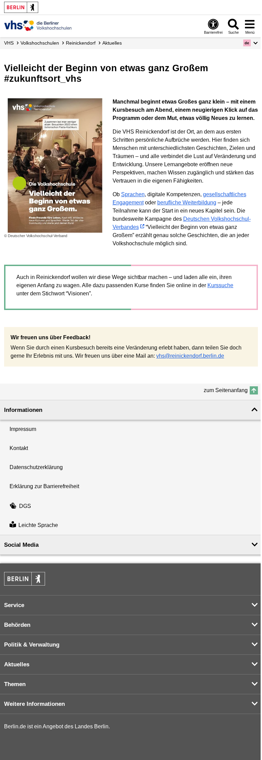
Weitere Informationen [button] (34, 704)
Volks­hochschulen (39, 43)
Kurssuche (220, 285)
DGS (25, 506)
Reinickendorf (81, 43)
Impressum (23, 429)
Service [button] (14, 605)
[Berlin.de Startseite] (21, 7)
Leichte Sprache (38, 525)
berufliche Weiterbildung (186, 202)
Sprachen (133, 194)
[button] (250, 43)
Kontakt (19, 448)
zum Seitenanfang (226, 390)
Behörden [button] (17, 625)
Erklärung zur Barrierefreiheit (44, 486)
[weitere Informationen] (38, 25)
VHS (9, 43)
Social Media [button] (21, 545)
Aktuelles (112, 43)
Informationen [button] (23, 410)
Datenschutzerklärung (36, 467)
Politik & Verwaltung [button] (31, 644)
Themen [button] (15, 684)
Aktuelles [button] (16, 664)
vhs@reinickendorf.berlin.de (190, 356)
